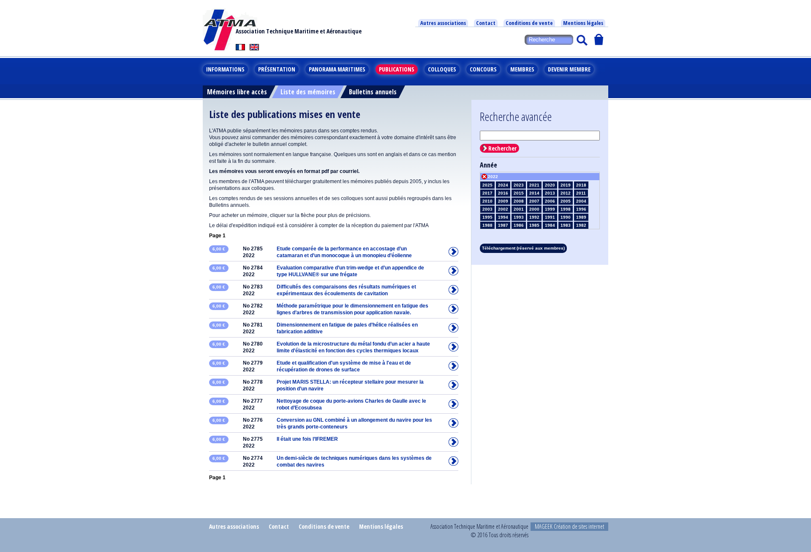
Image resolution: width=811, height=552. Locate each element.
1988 (487, 225)
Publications (396, 69)
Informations (225, 69)
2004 (581, 201)
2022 (493, 176)
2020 (550, 185)
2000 (534, 209)
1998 (566, 209)
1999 (550, 209)
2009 (503, 201)
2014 (534, 193)
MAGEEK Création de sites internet (569, 526)
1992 (534, 217)
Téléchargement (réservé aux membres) (523, 248)
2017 (487, 193)
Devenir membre (569, 69)
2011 (581, 193)
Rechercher (502, 148)
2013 (550, 193)
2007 (534, 201)
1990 (566, 217)
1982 (581, 225)
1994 (503, 217)
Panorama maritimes (337, 69)
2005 (566, 201)
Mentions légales (583, 23)
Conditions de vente (529, 23)
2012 (566, 193)
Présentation (276, 69)
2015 (519, 193)
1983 (566, 225)
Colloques (442, 69)
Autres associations (443, 23)
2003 (487, 209)
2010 (487, 201)
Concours (483, 69)
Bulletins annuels (373, 91)
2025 (487, 185)
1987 (503, 225)
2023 (519, 185)
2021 (534, 185)
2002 (503, 209)
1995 (487, 217)
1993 (519, 217)
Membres (522, 69)
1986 (519, 225)
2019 (566, 185)
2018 (581, 185)
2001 (519, 209)
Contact (485, 23)
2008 (519, 201)
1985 (534, 225)
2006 (550, 201)
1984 (550, 225)
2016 (503, 193)
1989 (581, 217)
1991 (550, 217)
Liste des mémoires (307, 91)
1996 (581, 209)
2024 (503, 185)
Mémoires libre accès (237, 91)
